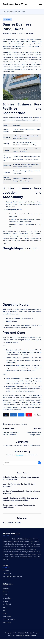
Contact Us (7, 573)
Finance (5, 592)
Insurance (6, 601)
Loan (4, 610)
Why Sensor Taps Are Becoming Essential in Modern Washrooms (21, 492)
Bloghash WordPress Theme (26, 635)
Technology (7, 622)
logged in (19, 455)
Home (4, 12)
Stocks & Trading (9, 619)
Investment (7, 604)
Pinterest (11, 523)
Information (7, 598)
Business (7, 19)
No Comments (30, 33)
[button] (39, 462)
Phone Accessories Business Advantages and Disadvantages (19, 506)
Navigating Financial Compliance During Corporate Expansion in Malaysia (21, 478)
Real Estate (7, 616)
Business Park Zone (15, 4)
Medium (18, 523)
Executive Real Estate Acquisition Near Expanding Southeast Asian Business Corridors (20, 499)
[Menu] (40, 4)
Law (4, 607)
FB (3, 523)
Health (5, 595)
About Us (6, 570)
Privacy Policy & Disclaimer (12, 576)
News (4, 613)
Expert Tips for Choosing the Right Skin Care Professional (18, 485)
